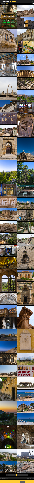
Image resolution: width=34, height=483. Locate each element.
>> (27, 475)
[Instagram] (31, 478)
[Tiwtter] (27, 478)
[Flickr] (33, 478)
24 (22, 475)
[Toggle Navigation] (33, 1)
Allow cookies (22, 481)
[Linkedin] (30, 478)
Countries (4, 3)
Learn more (17, 481)
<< (6, 475)
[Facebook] (28, 478)
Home (1, 3)
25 (24, 475)
